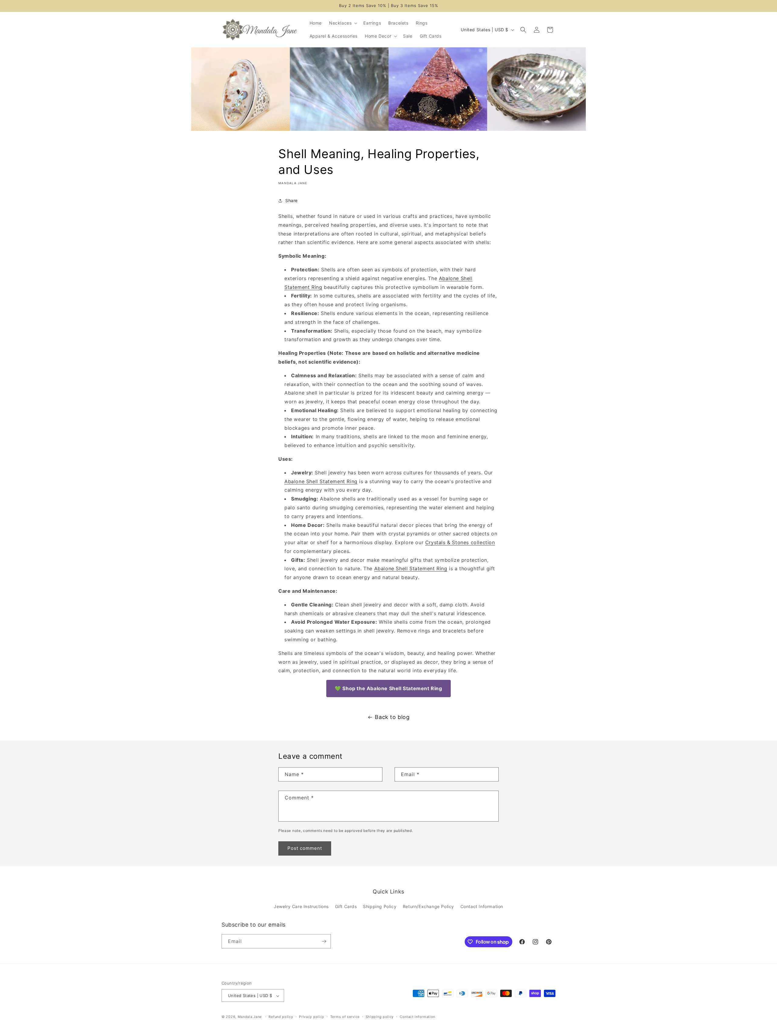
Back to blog (392, 717)
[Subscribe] (324, 941)
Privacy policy (311, 1017)
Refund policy (281, 1017)
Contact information (417, 1017)
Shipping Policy (379, 906)
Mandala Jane (250, 1017)
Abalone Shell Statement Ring (321, 481)
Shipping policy (380, 1017)
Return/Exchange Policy (428, 906)
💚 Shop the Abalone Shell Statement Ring (388, 688)
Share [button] (291, 200)
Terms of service (345, 1017)
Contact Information (481, 906)
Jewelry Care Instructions (301, 906)
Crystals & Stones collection (460, 542)
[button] (342, 23)
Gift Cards (346, 906)
